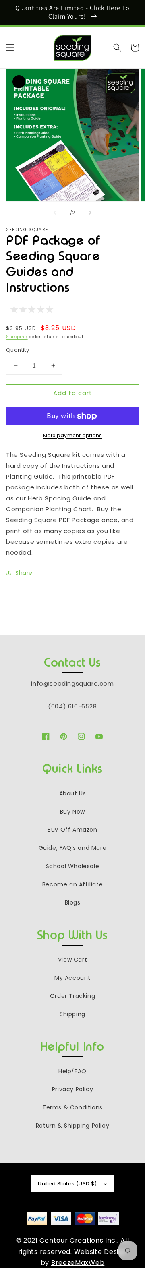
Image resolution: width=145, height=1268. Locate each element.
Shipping (17, 337)
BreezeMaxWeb (77, 1262)
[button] (10, 47)
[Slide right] (90, 212)
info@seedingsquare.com (72, 683)
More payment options (72, 435)
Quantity (17, 350)
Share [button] (24, 573)
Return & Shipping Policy (72, 1125)
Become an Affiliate (72, 884)
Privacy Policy (72, 1089)
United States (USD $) (67, 1183)
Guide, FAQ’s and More (73, 848)
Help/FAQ (72, 1071)
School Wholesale (72, 866)
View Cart (72, 960)
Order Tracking (72, 996)
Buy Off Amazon (72, 830)
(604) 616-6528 (72, 706)
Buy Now (72, 811)
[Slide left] (55, 212)
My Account (72, 978)
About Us (72, 793)
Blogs (73, 902)
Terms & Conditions (72, 1107)
